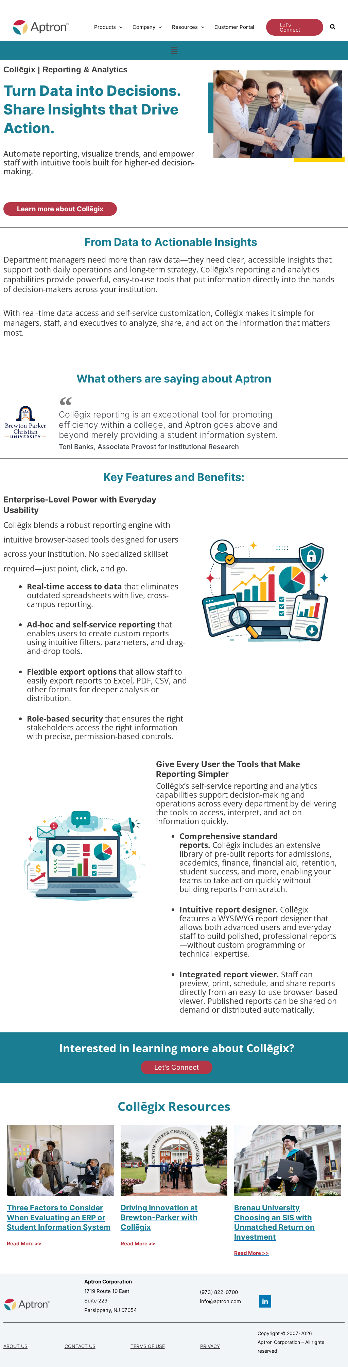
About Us (15, 1346)
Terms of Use (147, 1346)
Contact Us (80, 1346)
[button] (119, 27)
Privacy (210, 1346)
